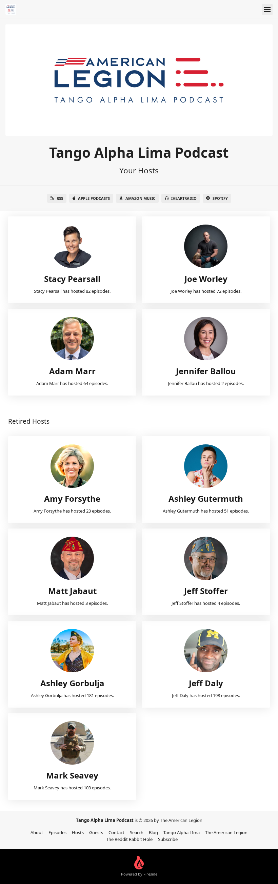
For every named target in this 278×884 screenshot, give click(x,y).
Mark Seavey (72, 775)
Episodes (57, 832)
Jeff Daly (206, 683)
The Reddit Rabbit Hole (129, 839)
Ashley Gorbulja (72, 683)
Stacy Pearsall (72, 278)
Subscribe (168, 839)
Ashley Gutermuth (205, 498)
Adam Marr (72, 371)
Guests (96, 832)
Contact (116, 832)
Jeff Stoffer (206, 590)
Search (136, 832)
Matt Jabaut (72, 590)
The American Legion (226, 832)
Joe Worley (205, 278)
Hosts (78, 832)
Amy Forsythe (72, 498)
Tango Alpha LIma (181, 832)
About (37, 832)
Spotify (220, 198)
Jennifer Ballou (206, 371)
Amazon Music (140, 198)
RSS (60, 198)
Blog (153, 832)
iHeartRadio (184, 198)
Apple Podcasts (94, 198)
